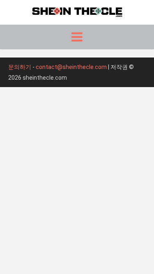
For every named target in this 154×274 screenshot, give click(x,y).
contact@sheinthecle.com (71, 67)
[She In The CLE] (77, 11)
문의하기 (19, 67)
